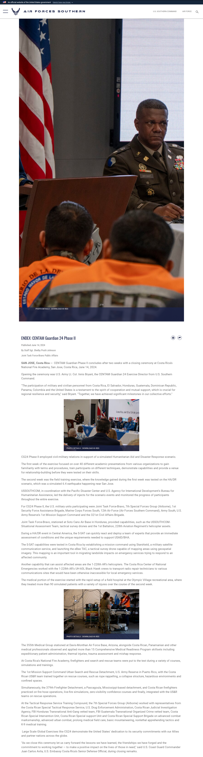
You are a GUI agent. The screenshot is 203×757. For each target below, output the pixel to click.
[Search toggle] (197, 11)
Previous (27, 170)
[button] (63, 2)
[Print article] (173, 338)
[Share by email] (179, 338)
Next (175, 170)
